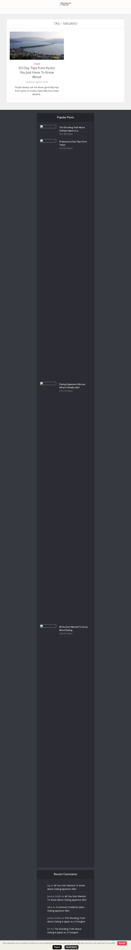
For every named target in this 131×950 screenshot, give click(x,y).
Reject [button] (57, 947)
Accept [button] (122, 943)
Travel (37, 64)
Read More (71, 947)
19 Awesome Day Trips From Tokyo (73, 143)
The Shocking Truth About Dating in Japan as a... (72, 129)
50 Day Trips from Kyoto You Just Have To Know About (37, 72)
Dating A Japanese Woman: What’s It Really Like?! (72, 386)
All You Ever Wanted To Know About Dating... (73, 628)
